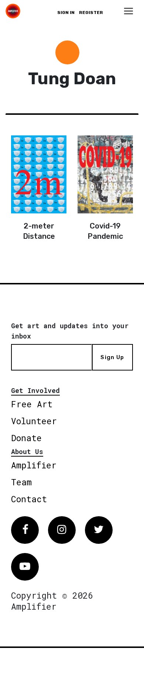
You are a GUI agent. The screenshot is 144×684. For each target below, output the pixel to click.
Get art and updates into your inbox (69, 330)
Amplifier (33, 465)
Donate (26, 437)
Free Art (31, 404)
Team (21, 482)
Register (91, 12)
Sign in (66, 12)
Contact (29, 498)
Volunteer (34, 420)
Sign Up (112, 357)
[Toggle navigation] (128, 11)
